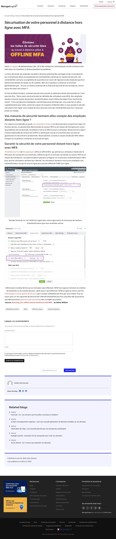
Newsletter (68, 525)
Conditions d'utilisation (48, 522)
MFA (25, 309)
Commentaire (9, 330)
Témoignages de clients (38, 496)
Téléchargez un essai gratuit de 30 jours (21, 294)
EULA (35, 522)
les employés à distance (42, 124)
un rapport (14, 66)
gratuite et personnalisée (30, 299)
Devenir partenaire (62, 502)
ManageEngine (29, 152)
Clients (58, 489)
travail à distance (53, 309)
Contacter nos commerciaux (84, 525)
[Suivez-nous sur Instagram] (95, 507)
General (34, 458)
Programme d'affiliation (53, 525)
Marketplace (86, 492)
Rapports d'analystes (63, 492)
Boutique (85, 489)
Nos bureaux (50, 529)
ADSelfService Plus (12, 152)
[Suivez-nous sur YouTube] (99, 507)
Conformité (72, 522)
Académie (33, 492)
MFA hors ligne (38, 309)
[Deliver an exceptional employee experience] (15, 504)
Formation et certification (91, 496)
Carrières (59, 506)
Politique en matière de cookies (33, 525)
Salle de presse (61, 499)
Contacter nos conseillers (91, 485)
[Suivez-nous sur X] (87, 507)
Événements (60, 496)
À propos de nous (62, 485)
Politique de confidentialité (88, 522)
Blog (31, 485)
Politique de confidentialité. (29, 355)
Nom (6, 347)
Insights (33, 489)
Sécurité (62, 522)
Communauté (35, 499)
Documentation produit (38, 506)
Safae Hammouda (21, 383)
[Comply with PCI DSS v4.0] (15, 487)
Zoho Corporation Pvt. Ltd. (51, 534)
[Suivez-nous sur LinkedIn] (83, 507)
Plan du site (60, 509)
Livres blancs (34, 502)
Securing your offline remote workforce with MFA (32, 302)
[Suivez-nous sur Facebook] (91, 507)
